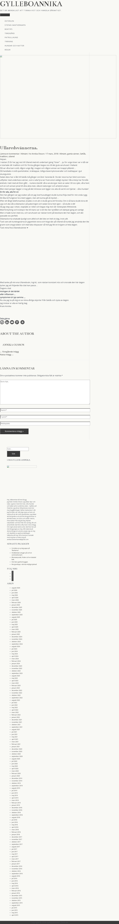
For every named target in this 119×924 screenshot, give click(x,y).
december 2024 (17, 637)
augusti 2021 (16, 729)
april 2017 (15, 856)
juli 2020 (14, 761)
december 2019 (17, 778)
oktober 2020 (16, 754)
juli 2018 (14, 820)
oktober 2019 (16, 783)
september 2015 (17, 903)
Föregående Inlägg (9, 351)
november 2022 (17, 693)
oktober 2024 (16, 642)
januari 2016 (16, 893)
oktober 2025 (16, 612)
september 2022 (17, 698)
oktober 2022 (16, 695)
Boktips (8, 29)
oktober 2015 (16, 900)
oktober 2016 (16, 871)
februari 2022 (16, 715)
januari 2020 (16, 776)
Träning (9, 41)
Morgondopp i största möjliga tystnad (24, 564)
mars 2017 (15, 859)
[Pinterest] (17, 322)
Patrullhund (11, 37)
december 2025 (17, 607)
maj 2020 (15, 766)
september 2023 (17, 673)
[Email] (12, 322)
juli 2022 (14, 703)
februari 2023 (16, 686)
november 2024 (17, 639)
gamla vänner (73, 153)
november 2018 (17, 810)
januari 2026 (16, 605)
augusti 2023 (16, 676)
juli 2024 (14, 649)
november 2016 (17, 869)
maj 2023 (15, 678)
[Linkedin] (7, 322)
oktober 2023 (16, 671)
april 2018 (15, 827)
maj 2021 (15, 737)
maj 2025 (15, 624)
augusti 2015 (16, 905)
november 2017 (17, 839)
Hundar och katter (14, 46)
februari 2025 (16, 632)
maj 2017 (15, 854)
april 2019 (15, 798)
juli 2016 (14, 878)
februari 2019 (16, 803)
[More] (23, 322)
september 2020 (17, 756)
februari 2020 (16, 773)
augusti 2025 (16, 617)
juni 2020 (15, 764)
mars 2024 (15, 659)
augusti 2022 (16, 700)
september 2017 (17, 844)
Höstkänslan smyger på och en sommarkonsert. (22, 554)
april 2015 (15, 915)
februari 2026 (16, 602)
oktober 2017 (16, 842)
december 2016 (17, 866)
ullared (11, 156)
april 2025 (15, 627)
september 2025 (17, 615)
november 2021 (17, 722)
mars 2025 (15, 629)
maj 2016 (15, 883)
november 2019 (17, 781)
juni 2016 (15, 881)
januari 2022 (16, 717)
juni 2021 (15, 734)
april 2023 (15, 681)
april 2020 (15, 769)
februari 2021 (16, 744)
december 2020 (17, 749)
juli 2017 (14, 849)
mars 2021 (15, 742)
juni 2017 (15, 852)
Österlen (9, 21)
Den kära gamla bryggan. (20, 562)
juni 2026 (15, 593)
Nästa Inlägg (7, 354)
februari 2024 (16, 661)
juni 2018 (15, 822)
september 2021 (17, 727)
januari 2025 (16, 634)
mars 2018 (15, 830)
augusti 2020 (16, 759)
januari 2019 (16, 805)
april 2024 (15, 656)
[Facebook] (2, 322)
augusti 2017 (16, 847)
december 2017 (17, 837)
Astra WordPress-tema (78, 922)
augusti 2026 (16, 588)
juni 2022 (15, 705)
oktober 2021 (16, 725)
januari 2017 (16, 864)
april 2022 (15, 710)
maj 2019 (15, 795)
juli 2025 (14, 620)
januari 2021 (16, 747)
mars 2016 (15, 888)
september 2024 (17, 644)
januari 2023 (16, 688)
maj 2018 (15, 825)
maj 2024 (15, 654)
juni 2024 (15, 651)
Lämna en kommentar (9, 153)
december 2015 (17, 896)
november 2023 (17, 668)
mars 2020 (15, 771)
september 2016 (17, 874)
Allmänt (24, 153)
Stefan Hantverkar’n (15, 25)
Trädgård (10, 33)
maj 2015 (15, 913)
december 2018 (17, 808)
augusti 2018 (16, 817)
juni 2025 (15, 622)
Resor (7, 50)
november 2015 (17, 898)
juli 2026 (14, 590)
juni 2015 (15, 910)
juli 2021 (14, 732)
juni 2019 (15, 793)
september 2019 (17, 786)
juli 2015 (14, 908)
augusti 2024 (16, 646)
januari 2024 (16, 664)
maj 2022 (15, 707)
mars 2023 (15, 683)
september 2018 (17, 815)
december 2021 (17, 720)
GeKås (83, 153)
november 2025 (17, 610)
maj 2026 (15, 595)
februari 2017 (16, 861)
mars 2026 (15, 600)
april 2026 (15, 598)
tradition (4, 156)
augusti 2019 (16, 788)
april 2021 (15, 739)
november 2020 (17, 751)
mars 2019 (15, 800)
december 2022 (17, 690)
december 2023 (17, 666)
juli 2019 (14, 791)
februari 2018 (16, 832)
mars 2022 (15, 712)
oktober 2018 (16, 813)
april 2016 (15, 886)
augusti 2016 (16, 876)
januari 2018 (16, 834)
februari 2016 (16, 891)
